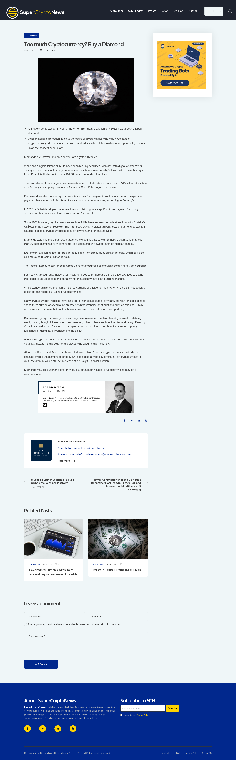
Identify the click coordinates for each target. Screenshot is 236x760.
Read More (64, 460)
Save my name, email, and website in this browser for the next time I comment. (74, 624)
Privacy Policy (143, 715)
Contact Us (166, 753)
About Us (207, 753)
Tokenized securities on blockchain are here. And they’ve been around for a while (53, 572)
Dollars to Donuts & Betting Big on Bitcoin (117, 570)
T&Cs (179, 753)
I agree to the (135, 715)
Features (32, 35)
